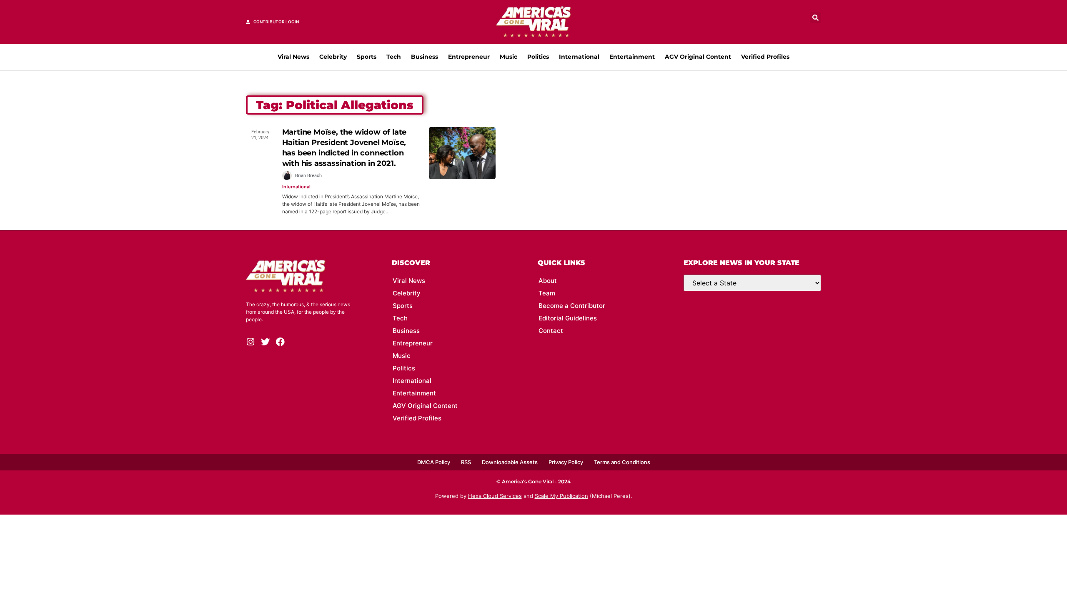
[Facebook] (280, 342)
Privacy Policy (566, 462)
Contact (551, 331)
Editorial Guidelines (568, 318)
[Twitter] (265, 342)
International (579, 56)
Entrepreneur (469, 56)
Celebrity (333, 56)
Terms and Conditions (622, 462)
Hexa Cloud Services (495, 495)
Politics (538, 56)
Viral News (293, 56)
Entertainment (632, 56)
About (548, 281)
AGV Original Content (698, 56)
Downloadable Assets (510, 462)
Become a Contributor (572, 306)
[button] (815, 17)
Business (424, 56)
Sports (366, 56)
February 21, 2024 (260, 134)
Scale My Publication (561, 495)
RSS (466, 462)
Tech (393, 56)
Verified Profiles (765, 56)
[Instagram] (250, 342)
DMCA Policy (433, 462)
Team (547, 293)
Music (508, 56)
